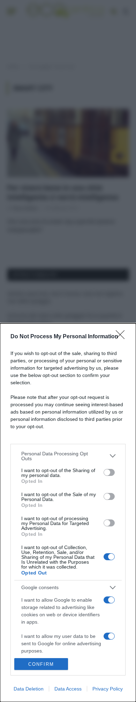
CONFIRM (41, 664)
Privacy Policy (107, 689)
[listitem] (68, 456)
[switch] (109, 472)
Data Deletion (29, 689)
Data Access (68, 689)
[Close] (122, 337)
